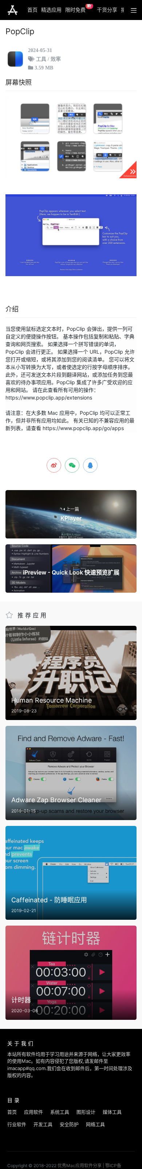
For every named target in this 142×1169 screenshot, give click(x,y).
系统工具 (59, 1112)
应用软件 (33, 1112)
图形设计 (85, 1112)
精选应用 (51, 10)
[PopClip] (71, 137)
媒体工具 (112, 1112)
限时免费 (78, 8)
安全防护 (69, 1124)
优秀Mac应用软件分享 (12, 10)
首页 (32, 10)
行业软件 (16, 1124)
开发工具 (42, 1124)
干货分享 (107, 10)
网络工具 (95, 1124)
